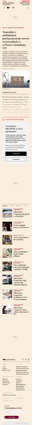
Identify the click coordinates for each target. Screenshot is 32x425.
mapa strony (5, 398)
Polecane (12, 205)
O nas (4, 367)
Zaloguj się (16, 159)
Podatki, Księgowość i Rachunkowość (13, 27)
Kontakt (4, 368)
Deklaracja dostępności (22, 374)
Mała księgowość (21, 384)
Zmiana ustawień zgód (22, 368)
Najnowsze (18, 205)
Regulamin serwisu (21, 370)
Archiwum (5, 384)
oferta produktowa (7, 400)
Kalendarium (19, 398)
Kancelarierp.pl (20, 386)
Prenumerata (6, 382)
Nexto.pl (18, 382)
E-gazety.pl (19, 381)
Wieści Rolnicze (20, 388)
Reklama (4, 379)
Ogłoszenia (5, 381)
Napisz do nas (6, 370)
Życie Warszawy (20, 390)
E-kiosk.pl (18, 379)
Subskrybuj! (16, 154)
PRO (13, 8)
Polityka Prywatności (22, 367)
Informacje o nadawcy (22, 372)
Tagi (24, 205)
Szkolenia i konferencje (9, 395)
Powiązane (5, 205)
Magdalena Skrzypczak (9, 92)
